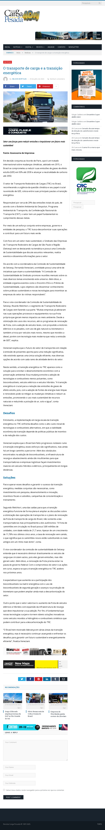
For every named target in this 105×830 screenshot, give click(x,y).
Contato (61, 47)
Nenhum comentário (57, 79)
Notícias (16, 47)
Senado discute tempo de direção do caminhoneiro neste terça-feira (86, 131)
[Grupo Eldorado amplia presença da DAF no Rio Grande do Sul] (12, 699)
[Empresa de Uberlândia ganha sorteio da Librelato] (58, 699)
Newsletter (74, 47)
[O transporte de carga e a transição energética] (35, 107)
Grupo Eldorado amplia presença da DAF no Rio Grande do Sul (13, 715)
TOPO (99, 824)
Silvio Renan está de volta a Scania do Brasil (36, 713)
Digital (28, 47)
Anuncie (51, 47)
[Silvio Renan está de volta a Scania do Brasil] (35, 699)
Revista (39, 47)
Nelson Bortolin (19, 79)
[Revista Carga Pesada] (22, 15)
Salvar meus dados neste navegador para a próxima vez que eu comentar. (35, 790)
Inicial (7, 47)
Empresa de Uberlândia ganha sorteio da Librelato (58, 713)
